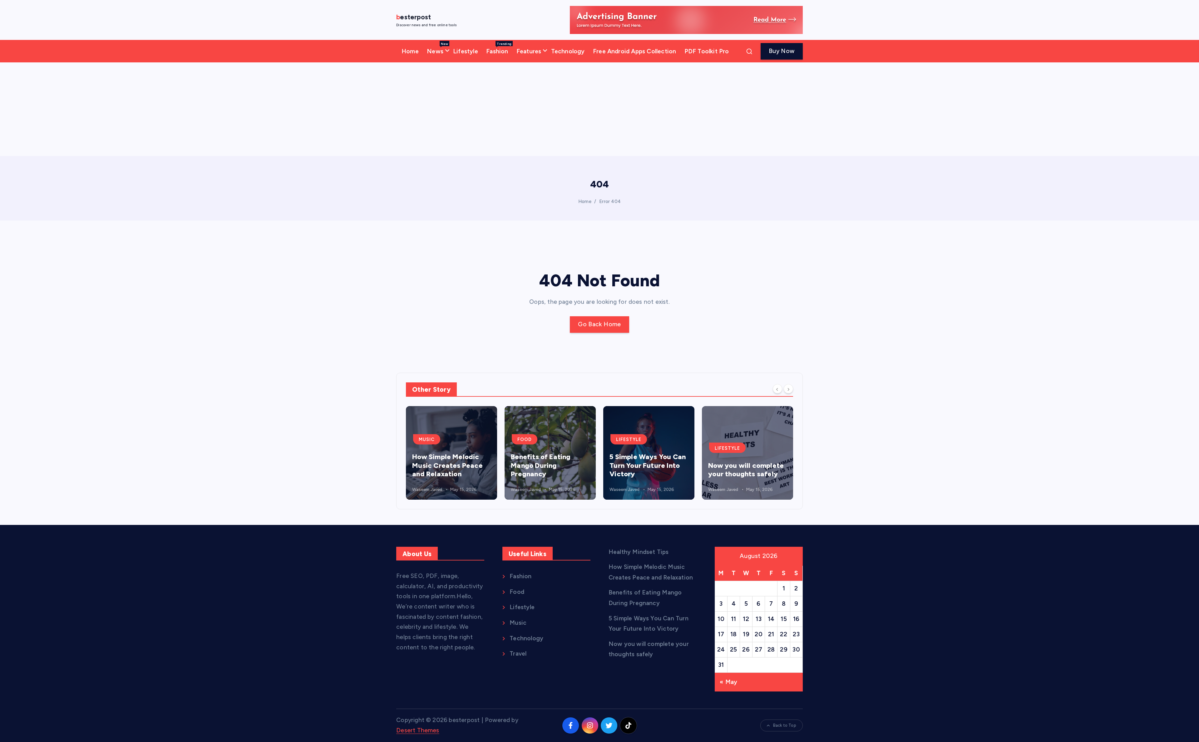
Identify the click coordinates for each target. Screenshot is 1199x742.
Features (528, 51)
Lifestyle (465, 51)
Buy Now (782, 51)
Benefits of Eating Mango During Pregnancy (442, 465)
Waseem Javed (427, 489)
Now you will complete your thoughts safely (647, 469)
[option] (451, 453)
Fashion (498, 48)
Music (518, 622)
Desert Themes (417, 730)
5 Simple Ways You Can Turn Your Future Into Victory (549, 465)
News (437, 48)
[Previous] (777, 389)
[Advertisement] (599, 109)
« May (728, 682)
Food (426, 439)
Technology (568, 51)
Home (410, 51)
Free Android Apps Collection (634, 51)
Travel (724, 448)
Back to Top (784, 725)
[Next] (788, 389)
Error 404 (610, 201)
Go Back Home (599, 324)
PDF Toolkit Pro (706, 51)
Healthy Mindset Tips (639, 551)
